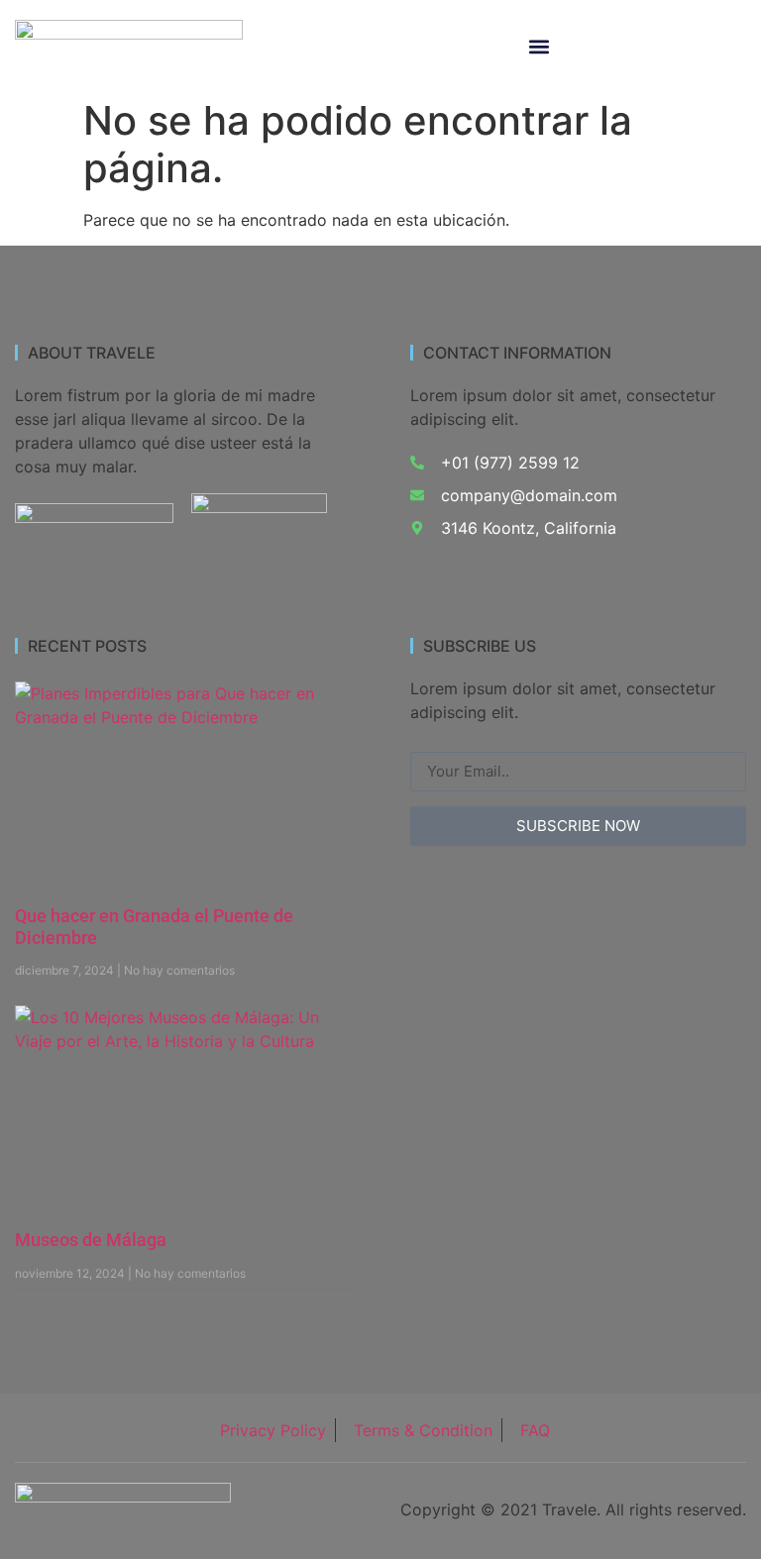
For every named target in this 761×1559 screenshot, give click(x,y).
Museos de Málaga (90, 1239)
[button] (539, 47)
